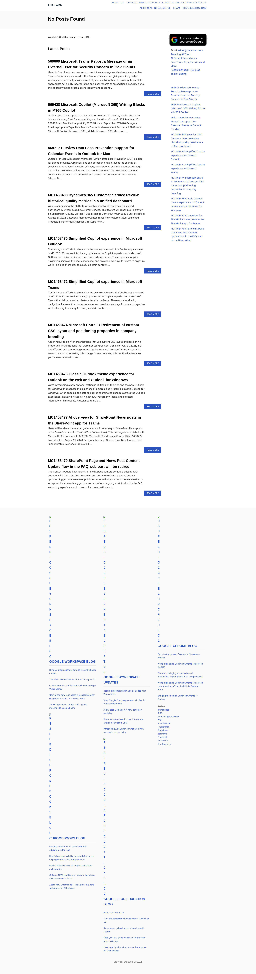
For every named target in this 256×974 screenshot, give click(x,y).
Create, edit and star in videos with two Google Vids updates (72, 687)
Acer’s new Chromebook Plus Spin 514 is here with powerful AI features (71, 886)
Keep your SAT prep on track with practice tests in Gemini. (124, 939)
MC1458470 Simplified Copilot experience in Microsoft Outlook (188, 155)
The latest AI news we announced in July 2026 (72, 679)
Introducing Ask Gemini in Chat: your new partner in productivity (123, 731)
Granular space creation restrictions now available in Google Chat (123, 721)
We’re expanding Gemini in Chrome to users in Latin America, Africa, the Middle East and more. (180, 686)
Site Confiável (164, 744)
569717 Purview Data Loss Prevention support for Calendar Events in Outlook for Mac (186, 123)
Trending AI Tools (181, 54)
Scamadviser (164, 723)
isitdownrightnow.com (168, 716)
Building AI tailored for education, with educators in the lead (68, 848)
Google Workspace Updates (121, 679)
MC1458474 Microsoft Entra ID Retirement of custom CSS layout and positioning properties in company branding (93, 331)
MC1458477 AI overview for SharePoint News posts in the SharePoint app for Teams (187, 219)
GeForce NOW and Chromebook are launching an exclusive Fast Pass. (72, 877)
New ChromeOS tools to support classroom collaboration (70, 867)
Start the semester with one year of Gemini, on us (126, 920)
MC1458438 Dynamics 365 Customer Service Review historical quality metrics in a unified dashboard (187, 140)
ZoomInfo (162, 733)
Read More (154, 94)
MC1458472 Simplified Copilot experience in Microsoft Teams (188, 168)
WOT (160, 720)
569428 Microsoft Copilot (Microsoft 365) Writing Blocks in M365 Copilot (188, 108)
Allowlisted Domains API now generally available (122, 712)
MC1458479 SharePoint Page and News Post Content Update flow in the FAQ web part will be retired (187, 234)
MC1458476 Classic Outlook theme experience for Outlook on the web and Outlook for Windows (188, 204)
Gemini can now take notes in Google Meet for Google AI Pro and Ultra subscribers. (72, 697)
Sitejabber (163, 730)
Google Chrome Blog (177, 646)
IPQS (160, 713)
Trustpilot (162, 737)
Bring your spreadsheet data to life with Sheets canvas (72, 672)
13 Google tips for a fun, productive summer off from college (125, 949)
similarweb (163, 740)
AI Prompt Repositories (184, 58)
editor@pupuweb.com (190, 50)
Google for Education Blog (124, 901)
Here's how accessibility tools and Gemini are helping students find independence (71, 858)
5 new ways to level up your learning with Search (123, 930)
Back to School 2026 (113, 912)
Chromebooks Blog (67, 838)
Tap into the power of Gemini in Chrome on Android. (179, 656)
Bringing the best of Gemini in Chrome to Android (178, 697)
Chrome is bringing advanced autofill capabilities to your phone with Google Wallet (180, 675)
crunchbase (163, 710)
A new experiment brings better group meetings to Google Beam (68, 706)
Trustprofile (163, 727)
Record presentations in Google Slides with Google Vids (124, 693)
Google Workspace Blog (72, 661)
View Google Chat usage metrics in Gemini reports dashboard (124, 702)
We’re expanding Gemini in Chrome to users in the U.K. (180, 666)
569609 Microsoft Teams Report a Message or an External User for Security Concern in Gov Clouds (185, 93)
